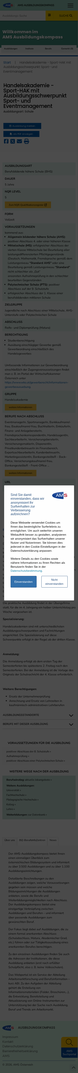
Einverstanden (23, 581)
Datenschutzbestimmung (26, 570)
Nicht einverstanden (54, 581)
